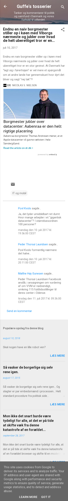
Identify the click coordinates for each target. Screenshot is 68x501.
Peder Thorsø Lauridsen (33, 244)
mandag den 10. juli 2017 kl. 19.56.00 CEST (35, 231)
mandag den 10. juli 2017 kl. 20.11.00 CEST (35, 260)
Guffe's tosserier (34, 6)
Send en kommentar (19, 311)
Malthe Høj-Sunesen (30, 273)
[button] (62, 30)
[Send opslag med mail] (13, 185)
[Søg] (62, 7)
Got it (46, 497)
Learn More (28, 497)
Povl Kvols (24, 208)
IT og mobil (19, 193)
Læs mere (57, 355)
